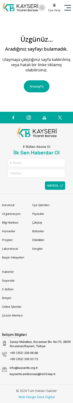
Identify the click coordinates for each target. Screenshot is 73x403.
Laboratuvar (10, 248)
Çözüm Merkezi (12, 315)
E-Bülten (7, 289)
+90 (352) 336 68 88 (24, 353)
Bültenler (38, 231)
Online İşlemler (12, 307)
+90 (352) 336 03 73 (24, 359)
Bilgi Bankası (10, 222)
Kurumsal (8, 205)
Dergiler (37, 248)
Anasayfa (36, 86)
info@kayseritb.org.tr (24, 368)
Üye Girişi (54, 10)
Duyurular (8, 280)
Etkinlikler (38, 240)
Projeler (7, 240)
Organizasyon (11, 214)
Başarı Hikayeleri (13, 257)
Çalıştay (37, 222)
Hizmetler (8, 231)
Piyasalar (38, 214)
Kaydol (53, 185)
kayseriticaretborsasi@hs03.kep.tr (32, 374)
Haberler (8, 272)
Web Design (27, 397)
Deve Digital (46, 397)
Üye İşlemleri (40, 205)
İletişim (6, 298)
